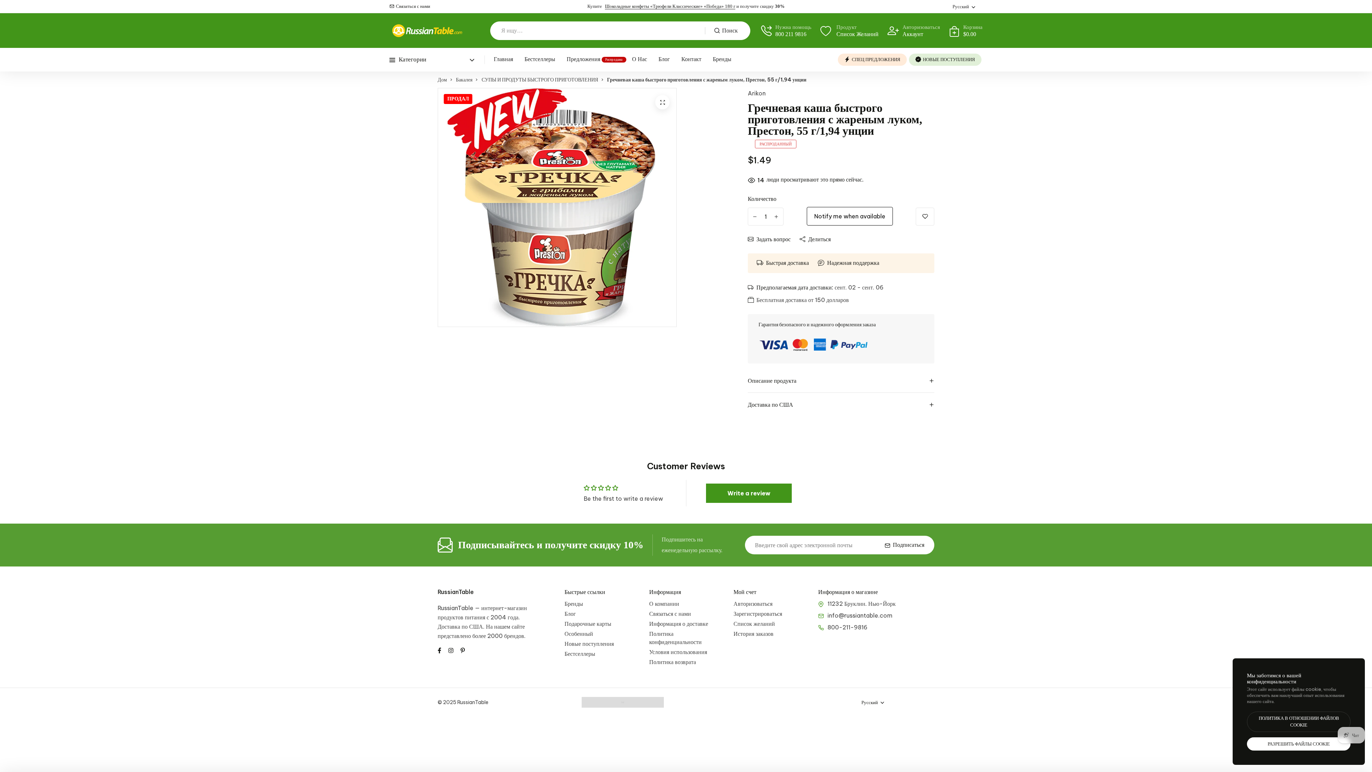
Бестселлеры (540, 59)
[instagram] (450, 649)
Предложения (583, 59)
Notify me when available (849, 216)
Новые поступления (589, 643)
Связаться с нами (413, 6)
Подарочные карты (588, 623)
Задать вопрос (773, 239)
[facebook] (439, 649)
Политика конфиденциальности (675, 637)
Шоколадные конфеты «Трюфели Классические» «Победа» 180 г (670, 6)
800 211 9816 (790, 34)
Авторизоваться (753, 603)
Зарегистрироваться (758, 613)
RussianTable (456, 591)
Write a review (748, 493)
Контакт (691, 59)
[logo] (426, 30)
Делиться (819, 239)
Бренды (722, 59)
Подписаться (908, 545)
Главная (503, 59)
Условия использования (678, 651)
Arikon (757, 93)
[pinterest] (463, 649)
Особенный (579, 633)
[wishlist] (925, 217)
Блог (664, 59)
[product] (662, 102)
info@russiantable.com (860, 615)
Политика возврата (672, 661)
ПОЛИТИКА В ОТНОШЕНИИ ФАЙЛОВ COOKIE (1299, 722)
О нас (639, 59)
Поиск (730, 31)
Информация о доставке (678, 623)
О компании (664, 603)
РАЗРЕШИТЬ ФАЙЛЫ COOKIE (1299, 744)
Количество (762, 198)
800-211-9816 (847, 627)
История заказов (754, 633)
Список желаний (754, 623)
